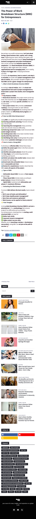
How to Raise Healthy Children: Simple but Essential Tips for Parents (26, 418)
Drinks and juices (7, 461)
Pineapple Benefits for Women (25, 303)
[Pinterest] (18, 235)
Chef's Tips (5, 453)
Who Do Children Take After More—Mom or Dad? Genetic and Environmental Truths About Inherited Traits (26, 356)
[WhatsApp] (8, 23)
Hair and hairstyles (22, 464)
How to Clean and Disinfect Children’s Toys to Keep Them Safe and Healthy (26, 317)
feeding (26, 489)
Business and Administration (13, 7)
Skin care (27, 483)
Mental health (6, 478)
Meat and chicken (19, 475)
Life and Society (7, 472)
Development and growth (20, 458)
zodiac (25, 491)
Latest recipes (22, 469)
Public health (23, 480)
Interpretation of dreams (9, 469)
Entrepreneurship (19, 461)
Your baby (5, 489)
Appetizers (5, 447)
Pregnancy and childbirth (19, 478)
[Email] (22, 235)
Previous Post (5, 281)
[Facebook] (3, 23)
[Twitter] (6, 23)
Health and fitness (7, 467)
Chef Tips (23, 450)
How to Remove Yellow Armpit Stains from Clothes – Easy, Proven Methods (25, 329)
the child (18, 491)
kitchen (11, 491)
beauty (12, 489)
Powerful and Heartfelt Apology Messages (25, 340)
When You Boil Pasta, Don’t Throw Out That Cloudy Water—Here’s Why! (26, 368)
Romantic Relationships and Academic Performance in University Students (26, 394)
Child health (14, 453)
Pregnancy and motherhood (10, 480)
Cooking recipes (23, 456)
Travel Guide (21, 486)
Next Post (31, 281)
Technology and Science (9, 486)
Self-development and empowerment (13, 483)
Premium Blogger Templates (18, 516)
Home (2, 7)
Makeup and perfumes (20, 472)
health (4, 491)
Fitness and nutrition (8, 464)
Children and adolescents (9, 456)
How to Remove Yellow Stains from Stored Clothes (25, 406)
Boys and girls (15, 447)
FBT (30, 516)
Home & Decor (19, 467)
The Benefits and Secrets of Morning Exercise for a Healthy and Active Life (26, 380)
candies (19, 489)
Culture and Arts (7, 458)
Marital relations (7, 475)
